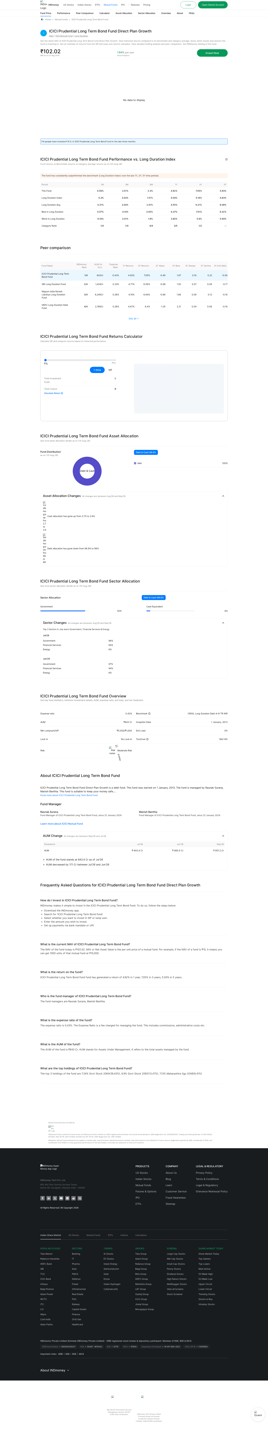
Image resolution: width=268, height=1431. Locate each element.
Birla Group (140, 1274)
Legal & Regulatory (207, 1185)
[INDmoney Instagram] (67, 1198)
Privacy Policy (204, 1172)
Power (75, 1284)
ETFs (97, 4)
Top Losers (204, 1264)
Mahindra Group (143, 1284)
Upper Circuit (205, 1284)
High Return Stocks (176, 1279)
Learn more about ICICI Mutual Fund (61, 823)
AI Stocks (108, 1253)
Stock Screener (175, 1294)
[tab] (50, 1236)
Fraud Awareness (176, 1197)
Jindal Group (141, 1304)
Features (135, 4)
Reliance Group (143, 1264)
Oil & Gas (76, 1319)
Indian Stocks (84, 4)
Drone (107, 1279)
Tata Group (141, 1253)
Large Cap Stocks (176, 1253)
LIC (42, 1309)
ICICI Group (141, 1299)
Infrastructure (79, 1289)
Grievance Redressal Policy (212, 1191)
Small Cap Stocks (176, 1264)
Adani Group (141, 1258)
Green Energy (110, 1264)
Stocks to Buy (206, 1299)
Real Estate (77, 1294)
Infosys (44, 1284)
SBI (42, 1268)
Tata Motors (46, 1253)
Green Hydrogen (112, 1284)
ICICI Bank (45, 1279)
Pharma (76, 1264)
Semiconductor (111, 1268)
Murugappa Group (144, 1309)
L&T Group (140, 1289)
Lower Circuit (205, 1289)
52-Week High (206, 1274)
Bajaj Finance (47, 1289)
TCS (42, 1274)
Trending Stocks (207, 1294)
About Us (171, 1172)
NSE (67, 1354)
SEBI (60, 1354)
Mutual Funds (110, 4)
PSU (74, 1299)
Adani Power (46, 1294)
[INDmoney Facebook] (42, 1198)
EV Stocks (109, 1258)
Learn (169, 1185)
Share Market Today (209, 1253)
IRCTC (43, 1299)
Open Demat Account (213, 4)
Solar (106, 1274)
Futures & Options (146, 1191)
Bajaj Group (141, 1268)
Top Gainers (205, 1258)
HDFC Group (141, 1279)
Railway (76, 1304)
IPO (123, 4)
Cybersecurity (111, 1289)
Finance (76, 1314)
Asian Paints (46, 1324)
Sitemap (170, 1203)
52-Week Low (205, 1279)
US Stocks (68, 4)
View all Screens (175, 1289)
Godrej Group (142, 1294)
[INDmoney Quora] (80, 1198)
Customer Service (176, 1191)
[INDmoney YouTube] (61, 1198)
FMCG (75, 1274)
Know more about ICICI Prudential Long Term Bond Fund (69, 795)
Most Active (204, 1268)
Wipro (43, 1314)
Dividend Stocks (175, 1274)
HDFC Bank (46, 1264)
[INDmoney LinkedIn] (49, 1198)
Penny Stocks (174, 1268)
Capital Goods (79, 1309)
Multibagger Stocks (177, 1284)
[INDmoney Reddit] (73, 1198)
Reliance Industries (49, 1258)
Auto (74, 1268)
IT (73, 1258)
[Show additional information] (226, 159)
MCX (81, 1354)
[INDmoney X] (55, 1198)
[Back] (42, 19)
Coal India (45, 1319)
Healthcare (77, 1324)
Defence (76, 1279)
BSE (74, 1354)
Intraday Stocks (207, 1304)
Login (188, 4)
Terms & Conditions (207, 1179)
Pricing (146, 4)
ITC (42, 1304)
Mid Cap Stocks (175, 1258)
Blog (168, 1179)
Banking (76, 1253)
